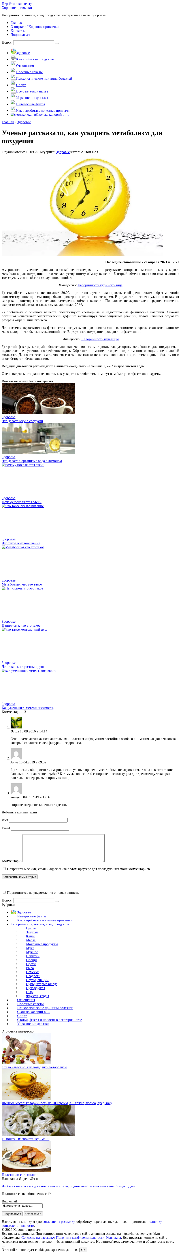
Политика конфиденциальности (80, 1237)
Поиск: (7, 42)
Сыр (29, 992)
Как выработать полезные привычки (45, 920)
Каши (30, 936)
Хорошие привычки (17, 8)
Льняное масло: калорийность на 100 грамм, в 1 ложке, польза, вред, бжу (57, 1103)
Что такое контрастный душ (23, 666)
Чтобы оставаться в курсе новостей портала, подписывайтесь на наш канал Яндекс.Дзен (69, 1186)
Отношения (26, 1000)
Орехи (31, 964)
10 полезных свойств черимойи (25, 1139)
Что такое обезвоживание (21, 543)
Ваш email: (10, 1201)
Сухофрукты (35, 988)
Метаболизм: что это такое (22, 584)
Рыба (30, 968)
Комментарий (12, 861)
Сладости (33, 976)
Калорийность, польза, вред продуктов (40, 924)
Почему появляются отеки (21, 502)
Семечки (32, 972)
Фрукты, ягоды (37, 996)
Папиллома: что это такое (21, 625)
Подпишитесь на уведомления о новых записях (42, 892)
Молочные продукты (42, 944)
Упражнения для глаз (33, 1024)
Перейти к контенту (17, 4)
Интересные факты (31, 916)
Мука (30, 948)
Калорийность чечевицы (100, 339)
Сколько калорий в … (33, 1012)
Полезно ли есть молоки (20, 1175)
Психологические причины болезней (45, 1008)
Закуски (32, 932)
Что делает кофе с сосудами (22, 421)
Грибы (31, 928)
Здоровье (63, 152)
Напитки (33, 956)
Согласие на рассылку (37, 1237)
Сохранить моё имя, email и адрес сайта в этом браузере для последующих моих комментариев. (79, 869)
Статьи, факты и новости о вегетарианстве (49, 1020)
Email (6, 828)
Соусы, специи (37, 980)
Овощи (31, 960)
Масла (31, 940)
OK (83, 1250)
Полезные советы (30, 1004)
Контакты (113, 1237)
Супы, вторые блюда (41, 984)
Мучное (32, 952)
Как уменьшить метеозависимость (27, 708)
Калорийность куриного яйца (100, 285)
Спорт (22, 1016)
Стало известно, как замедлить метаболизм (34, 1067)
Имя (5, 820)
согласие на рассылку (59, 1221)
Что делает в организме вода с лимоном (32, 461)
